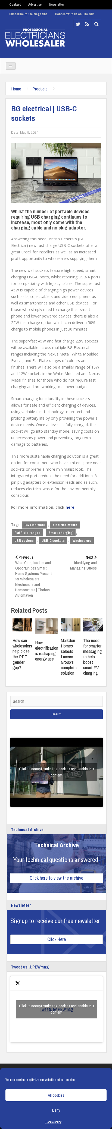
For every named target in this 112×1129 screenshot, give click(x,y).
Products (40, 89)
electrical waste (65, 525)
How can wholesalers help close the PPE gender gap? (22, 654)
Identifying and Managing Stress (83, 562)
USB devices (23, 540)
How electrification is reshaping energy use (46, 650)
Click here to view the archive (56, 878)
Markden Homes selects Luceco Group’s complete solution (69, 656)
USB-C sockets (53, 540)
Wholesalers (82, 540)
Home (16, 89)
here (70, 507)
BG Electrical (34, 525)
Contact (15, 4)
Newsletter (56, 4)
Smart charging (60, 532)
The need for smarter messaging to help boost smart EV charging (92, 656)
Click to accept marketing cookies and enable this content (56, 772)
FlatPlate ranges (27, 532)
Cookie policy (53, 1122)
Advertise (35, 4)
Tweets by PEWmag (56, 1009)
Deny (56, 1110)
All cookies (56, 1095)
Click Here (56, 939)
